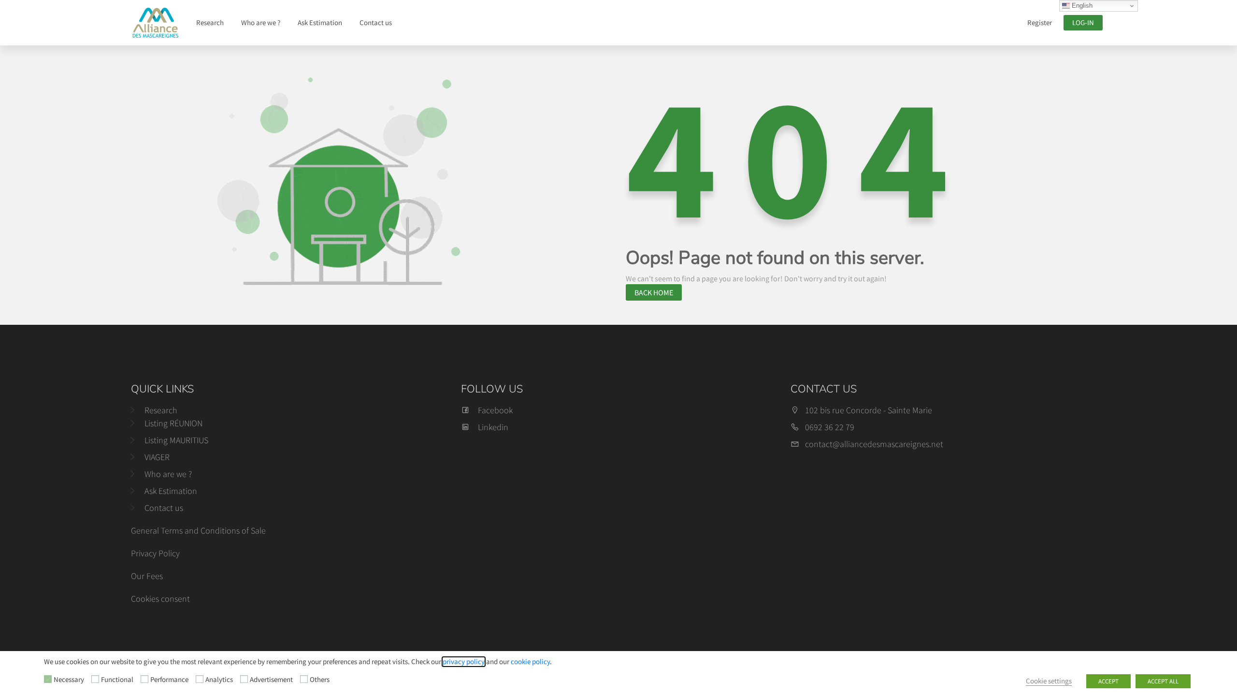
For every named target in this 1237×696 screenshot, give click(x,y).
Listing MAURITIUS (176, 440)
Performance (169, 679)
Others (320, 679)
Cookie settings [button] (1049, 681)
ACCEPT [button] (1108, 681)
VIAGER (157, 457)
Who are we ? (260, 22)
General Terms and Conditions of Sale (198, 530)
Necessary (69, 679)
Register (1039, 22)
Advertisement (271, 679)
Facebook (495, 410)
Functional (117, 679)
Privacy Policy (155, 553)
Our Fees (147, 575)
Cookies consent (160, 598)
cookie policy (530, 661)
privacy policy (464, 661)
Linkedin (493, 427)
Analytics (219, 679)
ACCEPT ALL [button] (1163, 681)
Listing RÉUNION (173, 423)
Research (210, 22)
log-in (1083, 22)
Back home (653, 292)
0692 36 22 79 (829, 427)
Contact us (376, 22)
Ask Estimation (320, 22)
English (1081, 5)
